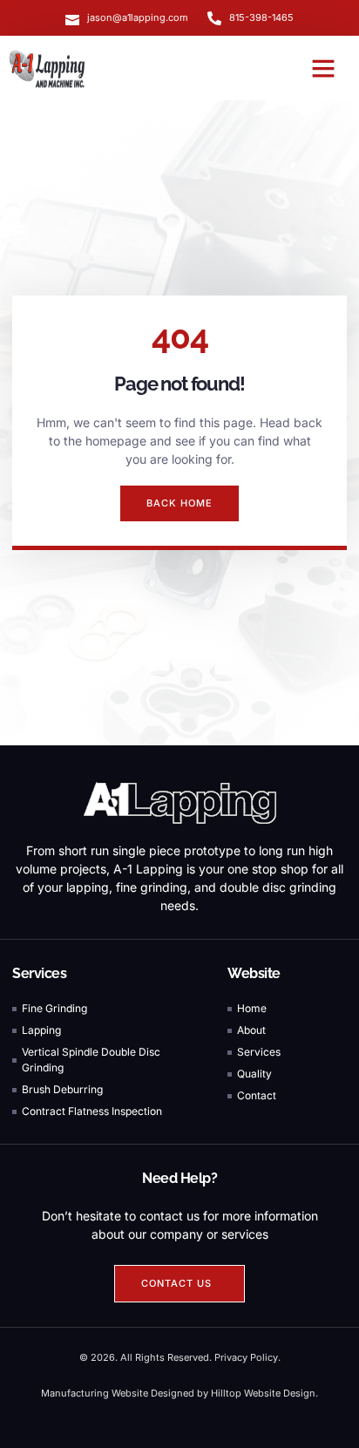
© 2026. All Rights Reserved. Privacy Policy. (180, 1357)
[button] (323, 68)
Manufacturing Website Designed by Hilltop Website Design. (179, 1393)
